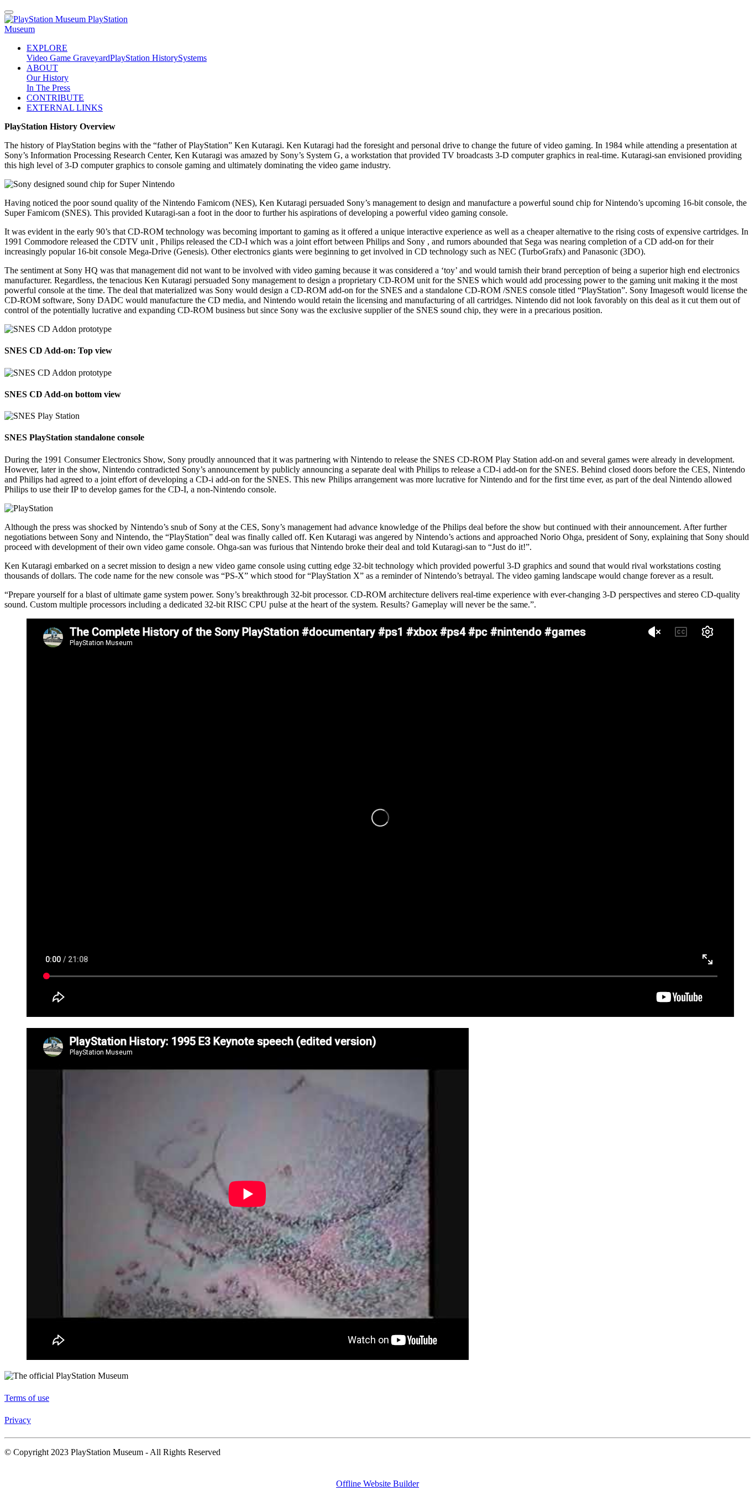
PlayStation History (144, 58)
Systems (192, 58)
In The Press (48, 87)
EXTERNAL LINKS (65, 107)
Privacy (17, 1420)
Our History (48, 77)
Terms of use (26, 1398)
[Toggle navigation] (8, 12)
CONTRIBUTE (55, 97)
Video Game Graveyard (68, 58)
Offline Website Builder (377, 1483)
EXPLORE (47, 48)
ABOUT (42, 67)
